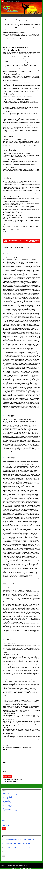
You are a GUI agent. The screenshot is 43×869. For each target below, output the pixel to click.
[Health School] (10, 8)
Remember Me (5, 825)
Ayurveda (5, 798)
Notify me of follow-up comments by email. (13, 779)
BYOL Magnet (7, 797)
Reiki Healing (5, 801)
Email (4, 767)
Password (4, 820)
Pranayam (6, 809)
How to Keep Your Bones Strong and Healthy (21, 843)
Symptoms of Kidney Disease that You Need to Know (23, 839)
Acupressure (5, 793)
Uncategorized (6, 806)
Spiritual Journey (6, 802)
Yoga (4, 808)
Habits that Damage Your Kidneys (11, 1)
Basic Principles (7, 796)
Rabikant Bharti (12, 21)
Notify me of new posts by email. (11, 781)
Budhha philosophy (8, 804)
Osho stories (7, 805)
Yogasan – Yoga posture (9, 810)
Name (4, 762)
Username (4, 816)
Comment (5, 749)
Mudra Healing (6, 800)
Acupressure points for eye (10, 794)
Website (4, 771)
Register (3, 830)
